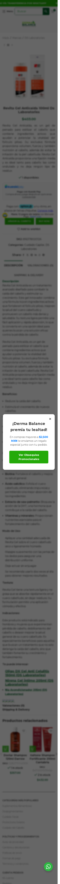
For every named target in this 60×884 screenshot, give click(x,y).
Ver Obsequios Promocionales (29, 457)
